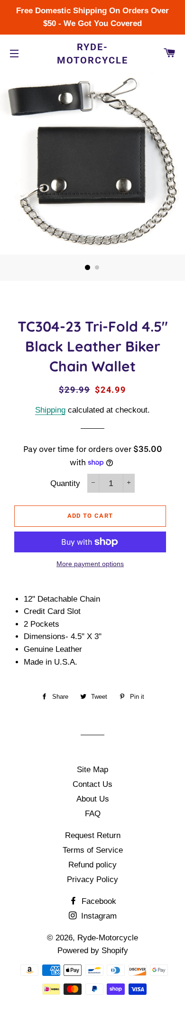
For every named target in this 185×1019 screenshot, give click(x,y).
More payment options (90, 564)
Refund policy (92, 864)
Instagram (98, 915)
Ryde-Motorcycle (92, 53)
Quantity (65, 483)
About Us (92, 798)
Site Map (92, 769)
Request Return (92, 835)
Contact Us (92, 784)
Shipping (50, 410)
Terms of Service (93, 850)
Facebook (97, 901)
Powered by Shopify (92, 950)
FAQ (93, 813)
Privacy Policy (92, 879)
